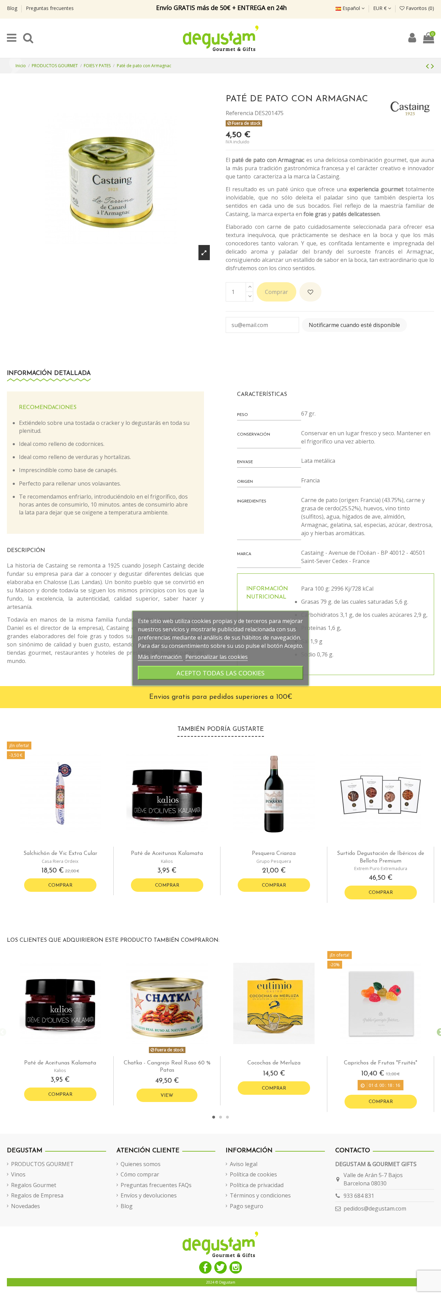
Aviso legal (243, 1164)
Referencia (239, 113)
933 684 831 (358, 1196)
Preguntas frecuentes (50, 8)
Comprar (276, 292)
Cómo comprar (140, 1174)
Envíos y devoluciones (149, 1195)
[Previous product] (428, 65)
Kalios (167, 861)
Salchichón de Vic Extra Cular (60, 853)
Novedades (25, 1206)
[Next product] (432, 65)
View (167, 1095)
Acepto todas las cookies (220, 672)
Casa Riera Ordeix (60, 861)
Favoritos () (419, 8)
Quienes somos (141, 1164)
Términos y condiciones (260, 1195)
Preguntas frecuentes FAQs (156, 1185)
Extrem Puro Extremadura (380, 868)
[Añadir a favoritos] (310, 292)
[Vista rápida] (65, 843)
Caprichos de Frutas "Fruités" (380, 1063)
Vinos (18, 1174)
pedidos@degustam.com (374, 1208)
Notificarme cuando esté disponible (354, 325)
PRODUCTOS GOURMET (42, 1164)
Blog (13, 8)
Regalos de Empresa (37, 1195)
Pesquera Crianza (274, 853)
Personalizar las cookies (216, 656)
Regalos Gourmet (33, 1185)
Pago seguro (246, 1206)
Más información (160, 656)
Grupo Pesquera (273, 861)
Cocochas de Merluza (273, 1063)
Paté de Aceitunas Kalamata (167, 853)
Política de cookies (253, 1174)
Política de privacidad (257, 1185)
